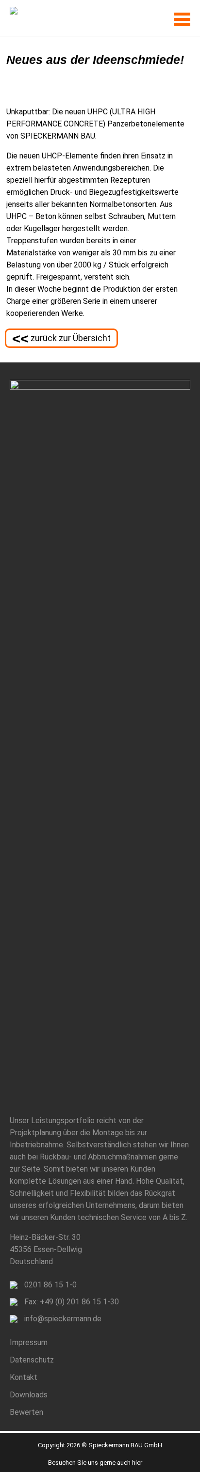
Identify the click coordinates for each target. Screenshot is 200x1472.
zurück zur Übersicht (61, 338)
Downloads (29, 1394)
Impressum (29, 1342)
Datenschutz (32, 1359)
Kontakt (23, 1377)
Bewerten (26, 1412)
